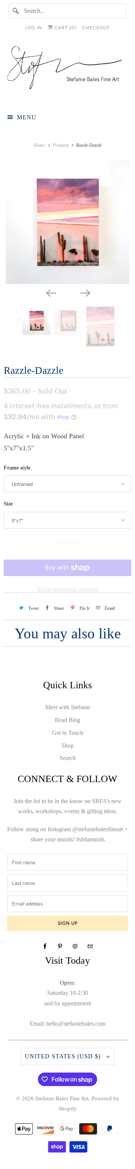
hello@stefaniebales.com (75, 1023)
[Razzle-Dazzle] (67, 222)
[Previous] (50, 292)
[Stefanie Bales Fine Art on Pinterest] (60, 946)
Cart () (64, 27)
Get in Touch (67, 733)
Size (8, 504)
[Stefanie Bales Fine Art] (67, 73)
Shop (68, 745)
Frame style (17, 468)
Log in (33, 27)
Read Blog (67, 720)
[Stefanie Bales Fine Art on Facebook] (45, 946)
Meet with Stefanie (67, 707)
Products (61, 145)
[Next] (84, 292)
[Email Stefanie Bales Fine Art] (90, 946)
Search (68, 758)
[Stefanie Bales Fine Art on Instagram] (75, 946)
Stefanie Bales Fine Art (61, 1098)
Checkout (96, 27)
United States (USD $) (63, 1056)
